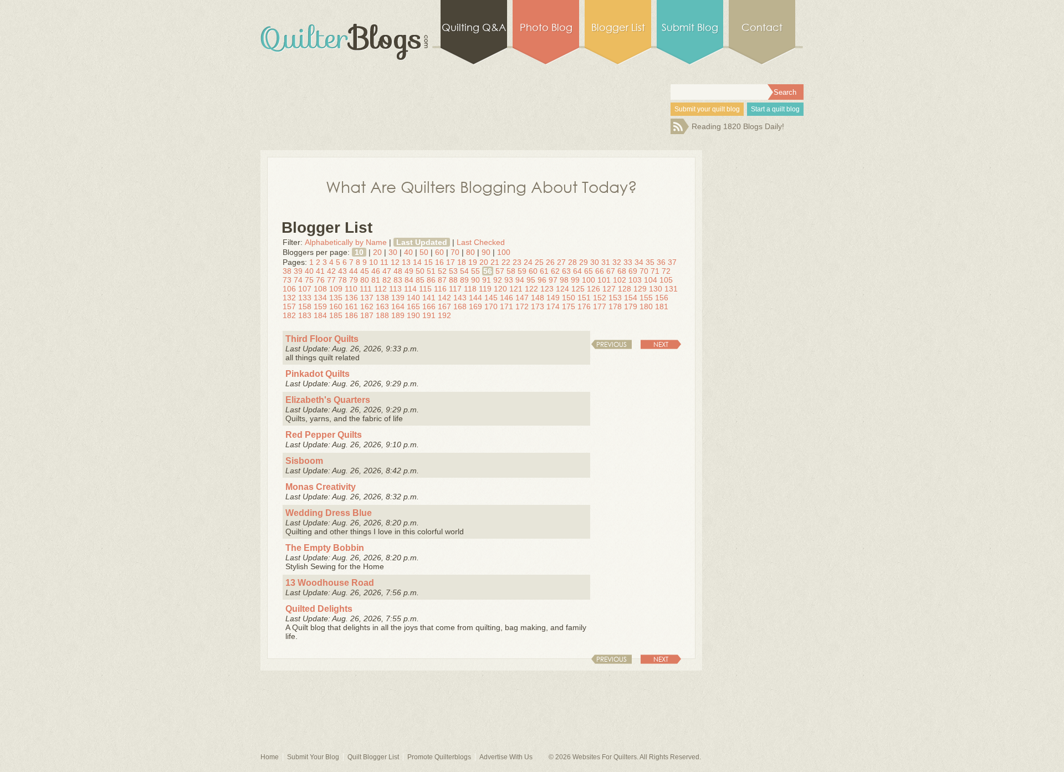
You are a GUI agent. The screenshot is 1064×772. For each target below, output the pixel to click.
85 (420, 279)
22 (506, 262)
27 (561, 262)
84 (409, 279)
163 (382, 306)
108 (320, 288)
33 (627, 262)
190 (413, 315)
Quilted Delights (318, 608)
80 (470, 252)
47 (386, 271)
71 (655, 271)
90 (486, 252)
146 (506, 297)
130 (655, 288)
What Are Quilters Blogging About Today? (481, 186)
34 (639, 262)
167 (444, 306)
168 (460, 306)
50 (424, 252)
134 (320, 297)
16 (439, 262)
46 (375, 271)
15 (428, 262)
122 (531, 288)
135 (335, 297)
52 (442, 271)
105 (666, 279)
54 (464, 271)
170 (491, 306)
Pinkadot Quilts (317, 374)
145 (491, 297)
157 (289, 306)
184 (320, 315)
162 (367, 306)
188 (382, 315)
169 (475, 306)
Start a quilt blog (775, 109)
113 (395, 288)
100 (503, 252)
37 (672, 262)
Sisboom (304, 461)
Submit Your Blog (313, 757)
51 (431, 271)
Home (269, 757)
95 (530, 279)
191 (429, 315)
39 (298, 271)
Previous (611, 344)
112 (380, 288)
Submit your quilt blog (707, 109)
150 (568, 297)
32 (616, 262)
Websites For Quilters (604, 757)
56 (487, 271)
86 (431, 279)
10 (359, 252)
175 (568, 306)
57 (499, 271)
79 (353, 279)
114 (410, 288)
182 (289, 315)
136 (351, 297)
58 (511, 271)
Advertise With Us (506, 757)
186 (351, 315)
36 (661, 262)
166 (429, 306)
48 (397, 271)
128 (624, 288)
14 (417, 262)
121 (516, 288)
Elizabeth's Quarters (327, 400)
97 (553, 279)
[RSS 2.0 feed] (680, 131)
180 (646, 306)
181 (661, 306)
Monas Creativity (320, 487)
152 (599, 297)
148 (537, 297)
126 (593, 288)
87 (442, 279)
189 (398, 315)
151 (584, 297)
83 (397, 279)
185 (335, 315)
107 (304, 288)
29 (583, 262)
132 (289, 297)
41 (320, 271)
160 (335, 306)
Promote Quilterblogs (439, 757)
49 (409, 271)
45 (364, 271)
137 (367, 297)
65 (588, 271)
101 (604, 279)
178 (615, 306)
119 (485, 288)
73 (287, 279)
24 (528, 262)
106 (289, 288)
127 (609, 288)
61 (544, 271)
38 (287, 271)
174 (553, 306)
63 (566, 271)
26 (550, 262)
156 (661, 297)
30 (392, 252)
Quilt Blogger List (373, 757)
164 (398, 306)
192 (444, 315)
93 (508, 279)
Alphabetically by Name (346, 242)
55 (475, 271)
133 (304, 297)
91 (486, 279)
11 (384, 262)
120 (500, 288)
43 (342, 271)
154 (630, 297)
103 (635, 279)
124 (562, 288)
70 (455, 252)
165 (413, 306)
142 (444, 297)
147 (522, 297)
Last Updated (421, 242)
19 (472, 262)
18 (461, 262)
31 (605, 262)
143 (460, 297)
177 (599, 306)
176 (584, 306)
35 (650, 262)
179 (630, 306)
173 (537, 306)
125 (578, 288)
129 (640, 288)
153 (615, 297)
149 (553, 297)
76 (320, 279)
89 (464, 279)
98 (564, 279)
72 (666, 271)
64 (577, 271)
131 (671, 288)
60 (439, 252)
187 (367, 315)
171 (506, 306)
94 (519, 279)
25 (539, 262)
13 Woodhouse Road (329, 582)
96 (542, 279)
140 (413, 297)
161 (351, 306)
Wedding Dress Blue (328, 513)
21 (494, 262)
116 (440, 288)
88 (453, 279)
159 (320, 306)
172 (522, 306)
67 (610, 271)
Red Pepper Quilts (323, 434)
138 (382, 297)
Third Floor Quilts (322, 339)
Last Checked (481, 242)
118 (470, 288)
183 (304, 315)
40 (408, 252)
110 (351, 288)
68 (621, 271)
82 (386, 279)
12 (395, 262)
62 (555, 271)
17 (450, 262)
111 (366, 288)
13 (406, 262)
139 (398, 297)
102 (619, 279)
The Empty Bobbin (324, 548)
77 (331, 279)
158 (304, 306)
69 (632, 271)
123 (547, 288)
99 (575, 279)
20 (377, 252)
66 (599, 271)
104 (650, 279)
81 (375, 279)
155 (646, 297)
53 (453, 271)
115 (425, 288)
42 (331, 271)
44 (353, 271)
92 (497, 279)
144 (475, 297)
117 (455, 288)
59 (522, 271)
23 (517, 262)
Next (660, 344)
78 (342, 279)
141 (429, 297)
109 (335, 288)
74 (298, 279)
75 (309, 279)
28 (572, 262)
